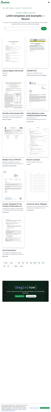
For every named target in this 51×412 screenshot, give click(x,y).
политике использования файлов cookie (13, 410)
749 (43, 263)
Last (22, 266)
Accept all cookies (45, 408)
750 (4, 266)
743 (19, 263)
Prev (11, 263)
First (5, 263)
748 (39, 263)
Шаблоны (11, 8)
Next (16, 266)
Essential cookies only (34, 407)
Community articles (27, 8)
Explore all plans (31, 296)
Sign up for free (20, 296)
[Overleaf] (5, 2)
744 (23, 263)
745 (27, 263)
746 (31, 263)
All (7, 8)
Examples (18, 8)
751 (8, 266)
